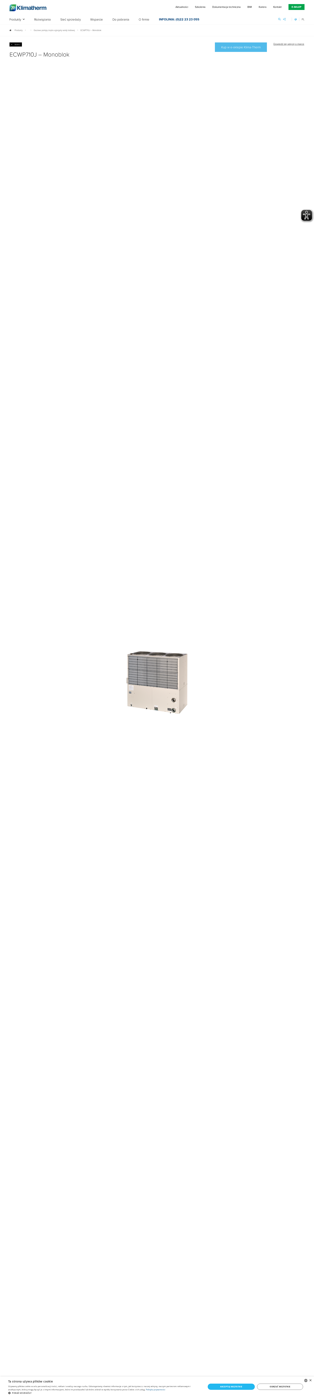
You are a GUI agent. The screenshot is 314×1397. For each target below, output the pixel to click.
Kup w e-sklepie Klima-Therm (241, 47)
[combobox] (305, 1380)
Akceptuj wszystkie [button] (231, 1386)
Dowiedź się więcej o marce (288, 44)
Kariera (262, 7)
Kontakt (277, 7)
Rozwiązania (42, 20)
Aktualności (181, 7)
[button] (104, 1393)
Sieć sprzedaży (70, 20)
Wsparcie (96, 20)
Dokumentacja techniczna (226, 7)
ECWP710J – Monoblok (90, 30)
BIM (249, 7)
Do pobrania (121, 20)
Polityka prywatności (155, 1389)
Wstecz (17, 44)
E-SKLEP (296, 7)
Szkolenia (200, 7)
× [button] (310, 1380)
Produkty (15, 20)
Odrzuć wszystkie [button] (280, 1386)
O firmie (144, 20)
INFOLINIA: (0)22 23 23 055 (179, 20)
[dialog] (157, 1386)
